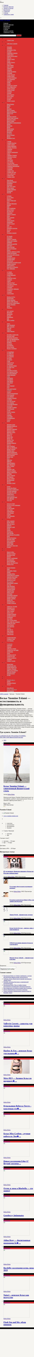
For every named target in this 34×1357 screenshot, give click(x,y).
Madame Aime (11, 424)
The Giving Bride (12, 620)
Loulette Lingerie (11, 398)
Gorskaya (9, 290)
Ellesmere (9, 213)
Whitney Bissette (11, 669)
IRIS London (10, 320)
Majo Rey (9, 434)
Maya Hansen (11, 455)
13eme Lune (10, 40)
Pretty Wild (10, 544)
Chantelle (9, 149)
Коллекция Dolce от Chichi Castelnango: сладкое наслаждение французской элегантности (17, 976)
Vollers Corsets (11, 661)
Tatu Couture (10, 611)
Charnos (9, 150)
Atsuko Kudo (10, 90)
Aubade (9, 93)
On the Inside (10, 508)
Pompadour (10, 542)
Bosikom (9, 133)
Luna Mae (10, 416)
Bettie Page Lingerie (12, 118)
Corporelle (10, 167)
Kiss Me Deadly (11, 341)
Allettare (9, 68)
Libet (8, 376)
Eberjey (9, 199)
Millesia (9, 461)
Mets (8, 458)
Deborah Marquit (11, 182)
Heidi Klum (10, 298)
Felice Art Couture (12, 241)
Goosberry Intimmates (13, 1215)
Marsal (9, 444)
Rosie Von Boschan (12, 563)
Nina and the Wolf (12, 497)
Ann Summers (11, 79)
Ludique (9, 415)
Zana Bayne (10, 688)
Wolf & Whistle (11, 672)
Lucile (8, 410)
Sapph (8, 572)
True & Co (10, 629)
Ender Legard (11, 223)
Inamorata (9, 314)
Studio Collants (11, 598)
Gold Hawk (10, 286)
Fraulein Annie (11, 258)
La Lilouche (10, 356)
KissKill (9, 342)
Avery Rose (10, 96)
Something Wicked (12, 595)
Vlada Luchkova (11, 658)
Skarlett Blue (10, 591)
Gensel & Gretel (11, 278)
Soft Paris (9, 594)
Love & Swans (11, 401)
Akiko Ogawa (11, 62)
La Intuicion (10, 355)
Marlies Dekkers (11, 443)
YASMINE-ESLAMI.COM (13, 736)
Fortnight (9, 256)
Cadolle (9, 141)
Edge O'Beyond (11, 200)
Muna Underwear (12, 472)
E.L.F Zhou (10, 197)
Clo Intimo (10, 161)
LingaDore (10, 379)
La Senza (9, 359)
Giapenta (9, 279)
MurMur (9, 474)
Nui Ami (9, 500)
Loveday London (12, 407)
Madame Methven (12, 426)
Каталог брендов (8, 24)
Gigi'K (9, 281)
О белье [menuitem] (5, 13)
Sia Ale (9, 584)
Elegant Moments (12, 203)
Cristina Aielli (11, 177)
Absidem (9, 48)
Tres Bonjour (10, 626)
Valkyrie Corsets (11, 648)
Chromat (9, 158)
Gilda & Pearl (11, 283)
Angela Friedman (12, 78)
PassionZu (10, 531)
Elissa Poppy (10, 210)
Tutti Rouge (10, 634)
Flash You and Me (12, 244)
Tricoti (9, 628)
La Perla (9, 358)
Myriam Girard (11, 483)
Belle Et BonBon (11, 112)
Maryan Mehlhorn (12, 447)
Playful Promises (11, 538)
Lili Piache (10, 378)
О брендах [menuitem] (6, 11)
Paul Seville (10, 533)
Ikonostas (9, 312)
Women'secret (11, 673)
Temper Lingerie (11, 614)
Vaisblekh (9, 644)
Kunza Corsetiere (12, 348)
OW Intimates (11, 516)
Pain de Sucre (11, 524)
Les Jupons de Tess (12, 372)
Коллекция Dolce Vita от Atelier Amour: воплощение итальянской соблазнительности (16, 985)
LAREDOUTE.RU (9, 736)
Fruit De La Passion (12, 267)
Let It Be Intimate (12, 373)
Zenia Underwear (12, 689)
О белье (5, 29)
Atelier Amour (11, 88)
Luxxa (9, 419)
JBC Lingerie (10, 326)
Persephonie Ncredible (13, 535)
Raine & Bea (10, 552)
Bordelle (9, 132)
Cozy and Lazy (11, 174)
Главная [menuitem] (5, 5)
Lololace (9, 390)
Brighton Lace (11, 138)
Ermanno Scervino (12, 228)
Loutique (9, 399)
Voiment (9, 659)
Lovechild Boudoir (12, 404)
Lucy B (9, 413)
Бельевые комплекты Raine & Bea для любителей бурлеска (22, 900)
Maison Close (11, 431)
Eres (8, 225)
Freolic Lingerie (11, 264)
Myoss (9, 481)
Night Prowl (10, 494)
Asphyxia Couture (12, 85)
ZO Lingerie (10, 691)
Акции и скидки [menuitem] (8, 8)
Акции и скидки (8, 31)
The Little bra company (13, 622)
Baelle (8, 106)
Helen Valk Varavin (12, 301)
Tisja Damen (10, 625)
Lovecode (9, 406)
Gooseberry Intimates (13, 289)
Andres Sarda (10, 76)
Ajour (8, 61)
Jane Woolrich (11, 325)
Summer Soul (10, 601)
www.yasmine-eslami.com (10, 816)
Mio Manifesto (11, 464)
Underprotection (11, 637)
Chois (8, 154)
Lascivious (10, 364)
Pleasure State (11, 539)
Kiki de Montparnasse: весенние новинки (15, 989)
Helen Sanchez (11, 300)
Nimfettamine (10, 496)
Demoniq (9, 185)
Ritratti (9, 556)
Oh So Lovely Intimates (13, 505)
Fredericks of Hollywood (14, 262)
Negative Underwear (12, 489)
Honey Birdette (11, 304)
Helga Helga (11, 794)
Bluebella (9, 126)
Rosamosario (10, 559)
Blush (8, 127)
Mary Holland (11, 446)
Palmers (9, 525)
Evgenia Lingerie (11, 233)
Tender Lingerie (11, 615)
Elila (8, 206)
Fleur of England (11, 248)
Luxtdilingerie (11, 418)
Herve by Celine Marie (13, 303)
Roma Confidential (12, 558)
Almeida (9, 70)
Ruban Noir (10, 564)
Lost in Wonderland (12, 393)
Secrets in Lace (11, 580)
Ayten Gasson (11, 101)
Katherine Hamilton (12, 338)
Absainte (9, 47)
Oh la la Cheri (11, 503)
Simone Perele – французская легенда (21, 914)
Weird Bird (10, 664)
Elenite (9, 205)
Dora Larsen (10, 188)
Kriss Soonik (10, 347)
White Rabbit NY (12, 667)
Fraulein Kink (11, 259)
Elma (8, 216)
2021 (4, 740)
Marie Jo (9, 435)
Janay (8, 323)
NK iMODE (10, 499)
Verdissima (10, 651)
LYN (8, 421)
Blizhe (9, 124)
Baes (8, 107)
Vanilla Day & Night (12, 650)
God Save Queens (12, 284)
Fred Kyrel (10, 261)
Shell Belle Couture (12, 583)
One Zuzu (10, 510)
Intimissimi (10, 317)
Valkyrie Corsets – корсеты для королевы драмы (17, 1024)
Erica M (9, 227)
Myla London (11, 478)
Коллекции (6, 26)
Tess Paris (9, 619)
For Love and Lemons (13, 255)
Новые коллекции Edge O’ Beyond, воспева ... (16, 1162)
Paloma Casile (11, 527)
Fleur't (8, 250)
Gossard (9, 292)
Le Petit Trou (10, 367)
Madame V (10, 427)
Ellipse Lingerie (11, 214)
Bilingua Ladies (11, 119)
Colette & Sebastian (12, 164)
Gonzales (9, 287)
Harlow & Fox (11, 297)
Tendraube (10, 617)
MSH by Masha (11, 471)
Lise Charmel (10, 386)
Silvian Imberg (11, 587)
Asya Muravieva (11, 87)
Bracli (8, 136)
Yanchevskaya (11, 680)
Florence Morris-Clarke (13, 251)
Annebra (9, 81)
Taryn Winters (11, 609)
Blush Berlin (10, 129)
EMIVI (9, 219)
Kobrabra (9, 344)
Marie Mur (10, 437)
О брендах (6, 28)
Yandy (9, 681)
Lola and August (11, 389)
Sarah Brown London (13, 575)
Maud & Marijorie (12, 452)
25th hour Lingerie (12, 43)
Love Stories (10, 403)
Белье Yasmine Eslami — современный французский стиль (16, 788)
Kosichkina (10, 345)
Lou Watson (10, 396)
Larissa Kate (10, 362)
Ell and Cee (10, 211)
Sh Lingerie (10, 581)
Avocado (9, 98)
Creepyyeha (10, 175)
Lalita (8, 361)
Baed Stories (10, 104)
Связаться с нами (8, 32)
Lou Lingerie (10, 395)
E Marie (9, 196)
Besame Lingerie (11, 116)
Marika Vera (10, 440)
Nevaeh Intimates (12, 491)
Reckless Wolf (11, 555)
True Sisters (10, 631)
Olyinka (9, 507)
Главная (5, 23)
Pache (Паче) (10, 522)
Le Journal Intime (12, 366)
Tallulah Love (11, 608)
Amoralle (9, 73)
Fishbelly (9, 242)
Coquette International (13, 166)
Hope (8, 306)
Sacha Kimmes (11, 567)
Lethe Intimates (11, 375)
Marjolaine (10, 441)
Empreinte (10, 222)
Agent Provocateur (12, 56)
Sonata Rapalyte (11, 597)
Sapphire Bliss (11, 574)
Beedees (9, 109)
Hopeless (9, 307)
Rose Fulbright (11, 561)
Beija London (11, 110)
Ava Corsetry (10, 94)
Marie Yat (9, 438)
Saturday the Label (12, 577)
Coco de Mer (10, 163)
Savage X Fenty (11, 578)
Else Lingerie (10, 217)
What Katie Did (11, 666)
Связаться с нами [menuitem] (8, 14)
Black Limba (10, 121)
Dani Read (10, 180)
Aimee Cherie (11, 59)
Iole (8, 319)
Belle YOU (10, 113)
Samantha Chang (11, 571)
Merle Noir (10, 457)
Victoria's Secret (11, 655)
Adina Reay (10, 54)
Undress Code (11, 639)
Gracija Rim (10, 293)
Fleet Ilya (9, 245)
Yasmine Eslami (11, 683)
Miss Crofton (10, 466)
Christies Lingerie (12, 155)
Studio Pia (10, 600)
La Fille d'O (10, 353)
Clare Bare (10, 160)
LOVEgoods (10, 409)
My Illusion (10, 477)
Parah (8, 528)
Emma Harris (10, 220)
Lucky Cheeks (11, 412)
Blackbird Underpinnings (14, 122)
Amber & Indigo (11, 71)
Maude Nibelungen (12, 454)
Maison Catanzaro (12, 429)
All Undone (10, 67)
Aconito (9, 51)
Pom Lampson (11, 541)
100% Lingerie (4, 694)
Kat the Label (10, 336)
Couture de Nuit (11, 172)
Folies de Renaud (12, 253)
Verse (8, 653)
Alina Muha (10, 65)
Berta (8, 115)
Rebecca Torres (11, 553)
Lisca (8, 384)
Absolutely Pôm (11, 50)
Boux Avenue (11, 135)
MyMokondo (10, 480)
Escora (9, 230)
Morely (9, 468)
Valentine (9, 645)
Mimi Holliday (11, 463)
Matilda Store (10, 451)
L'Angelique (10, 352)
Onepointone (10, 511)
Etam (8, 231)
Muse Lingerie (11, 475)
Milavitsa (9, 460)
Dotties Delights (11, 189)
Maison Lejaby (11, 432)
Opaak (9, 514)
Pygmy (9, 547)
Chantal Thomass (12, 147)
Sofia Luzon (10, 592)
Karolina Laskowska (12, 334)
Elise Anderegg (11, 208)
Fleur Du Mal (10, 247)
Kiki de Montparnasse (13, 339)
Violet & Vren (11, 656)
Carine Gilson (11, 144)
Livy (8, 387)
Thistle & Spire (11, 623)
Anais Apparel (11, 74)
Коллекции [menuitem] (6, 10)
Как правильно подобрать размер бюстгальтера (17, 988)
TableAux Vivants (12, 606)
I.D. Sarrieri (10, 311)
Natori (8, 486)
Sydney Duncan (11, 603)
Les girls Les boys (12, 370)
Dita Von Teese (11, 186)
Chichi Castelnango (12, 152)
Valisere (9, 647)
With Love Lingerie (12, 670)
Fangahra (9, 238)
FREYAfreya (10, 265)
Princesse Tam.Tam (12, 545)
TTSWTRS (10, 632)
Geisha (9, 276)
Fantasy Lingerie (11, 239)
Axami (9, 99)
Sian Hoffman (11, 586)
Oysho (9, 517)
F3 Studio (9, 236)
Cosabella (9, 169)
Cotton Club (10, 171)
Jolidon (9, 330)
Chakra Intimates (11, 146)
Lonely (9, 392)
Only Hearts (10, 513)
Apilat (8, 82)
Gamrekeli (10, 273)
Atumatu (9, 91)
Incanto (9, 315)
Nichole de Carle (11, 492)
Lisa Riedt (10, 382)
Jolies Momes (10, 331)
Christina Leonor (11, 157)
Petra (8, 536)
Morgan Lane (10, 469)
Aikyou (9, 57)
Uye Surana (10, 640)
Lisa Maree (10, 381)
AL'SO (9, 64)
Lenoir (9, 369)
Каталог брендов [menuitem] (8, 6)
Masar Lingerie (11, 449)
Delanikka (10, 183)
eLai (8, 202)
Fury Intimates (11, 268)
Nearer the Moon (11, 488)
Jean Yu (9, 328)
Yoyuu (9, 684)
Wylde (9, 675)
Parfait (9, 530)
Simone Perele (11, 589)
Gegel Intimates (11, 275)
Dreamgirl (10, 191)
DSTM (9, 192)
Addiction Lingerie (12, 53)
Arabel (9, 84)
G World (9, 272)
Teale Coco (10, 612)
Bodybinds (10, 130)
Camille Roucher (11, 143)
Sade (8, 569)
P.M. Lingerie (10, 521)
